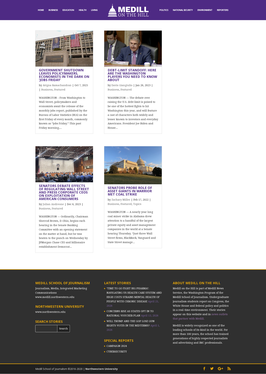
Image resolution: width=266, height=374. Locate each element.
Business (53, 10)
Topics (137, 204)
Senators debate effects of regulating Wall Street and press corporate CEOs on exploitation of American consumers (64, 192)
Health (82, 10)
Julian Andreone (53, 204)
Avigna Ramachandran (57, 85)
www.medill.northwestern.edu (54, 297)
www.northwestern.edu (50, 311)
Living (94, 10)
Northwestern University (101, 369)
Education (68, 10)
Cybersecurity (117, 351)
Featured (59, 89)
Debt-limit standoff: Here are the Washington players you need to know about (132, 75)
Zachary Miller (120, 199)
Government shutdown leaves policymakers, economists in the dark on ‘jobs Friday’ (64, 75)
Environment (204, 10)
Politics (163, 10)
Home (41, 10)
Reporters (222, 10)
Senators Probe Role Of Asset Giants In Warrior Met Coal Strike (130, 191)
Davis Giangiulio (121, 85)
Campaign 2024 (117, 345)
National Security (183, 10)
